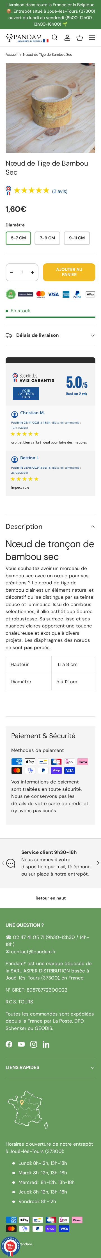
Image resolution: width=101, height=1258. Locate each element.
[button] (80, 38)
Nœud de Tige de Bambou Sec (47, 55)
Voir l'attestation (26, 393)
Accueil (11, 55)
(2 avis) (59, 191)
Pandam (25, 1244)
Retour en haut (51, 898)
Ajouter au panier (69, 272)
